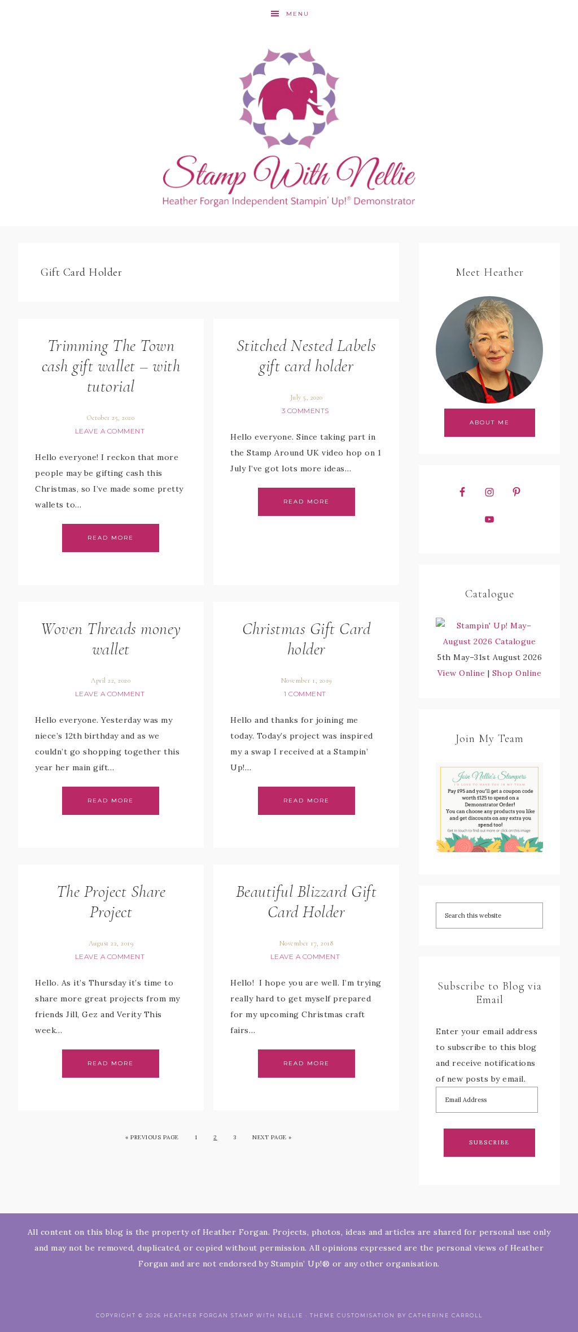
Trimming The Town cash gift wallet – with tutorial (111, 366)
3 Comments (305, 410)
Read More (110, 537)
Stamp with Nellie (289, 127)
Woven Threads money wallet (111, 639)
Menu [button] (297, 14)
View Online (461, 673)
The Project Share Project (111, 901)
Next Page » (272, 1137)
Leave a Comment (110, 431)
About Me (490, 422)
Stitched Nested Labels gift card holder (306, 355)
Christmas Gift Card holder (306, 639)
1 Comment (305, 693)
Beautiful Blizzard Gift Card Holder (306, 901)
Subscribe (489, 1142)
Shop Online (517, 673)
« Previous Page (152, 1137)
